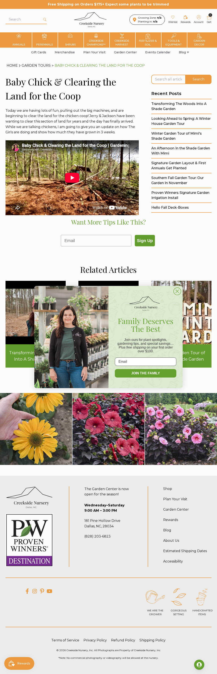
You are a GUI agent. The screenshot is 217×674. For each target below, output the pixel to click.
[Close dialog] (177, 291)
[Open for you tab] (199, 665)
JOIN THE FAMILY (145, 373)
